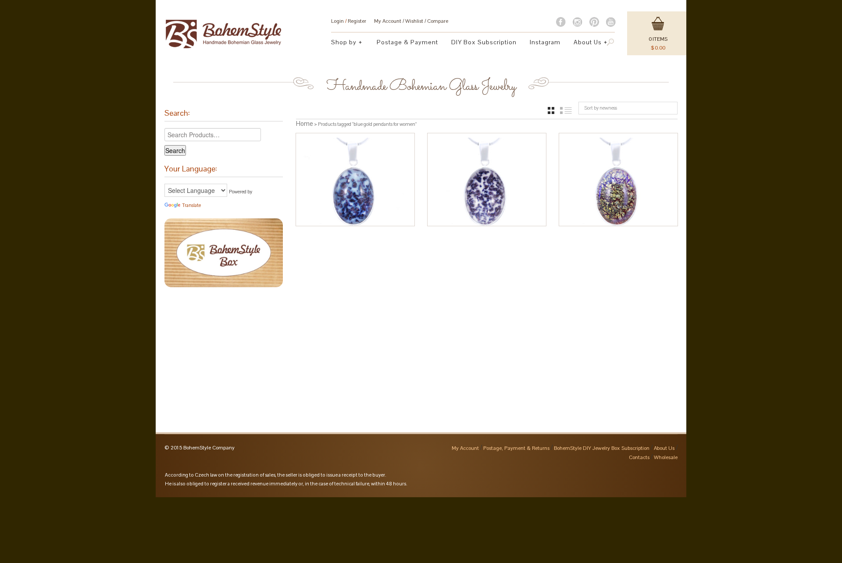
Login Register (348, 21)
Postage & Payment (407, 42)
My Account (387, 21)
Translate (191, 205)
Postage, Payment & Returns (516, 448)
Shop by (341, 43)
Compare (437, 21)
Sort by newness (600, 108)
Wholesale (666, 457)
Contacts (639, 457)
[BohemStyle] (223, 29)
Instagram (545, 42)
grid (551, 110)
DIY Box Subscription (484, 42)
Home (304, 123)
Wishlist (414, 21)
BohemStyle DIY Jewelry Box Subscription (601, 448)
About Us (584, 43)
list (566, 110)
